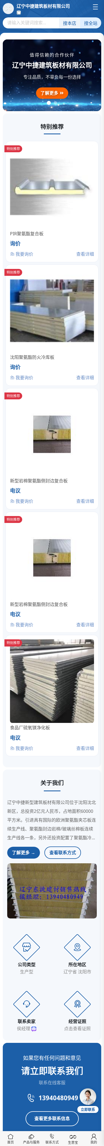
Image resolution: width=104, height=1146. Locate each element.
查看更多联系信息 (52, 1118)
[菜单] (95, 6)
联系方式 (52, 1142)
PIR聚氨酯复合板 (27, 234)
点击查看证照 (77, 1028)
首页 (10, 1142)
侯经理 (24, 1028)
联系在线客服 (52, 1083)
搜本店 (69, 23)
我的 (93, 1142)
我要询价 (23, 254)
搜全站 (90, 23)
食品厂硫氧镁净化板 (30, 728)
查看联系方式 (62, 853)
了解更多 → (23, 853)
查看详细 (85, 254)
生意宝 (73, 1142)
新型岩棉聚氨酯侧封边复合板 (39, 481)
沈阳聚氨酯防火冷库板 (32, 357)
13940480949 (58, 1098)
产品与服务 (31, 1142)
